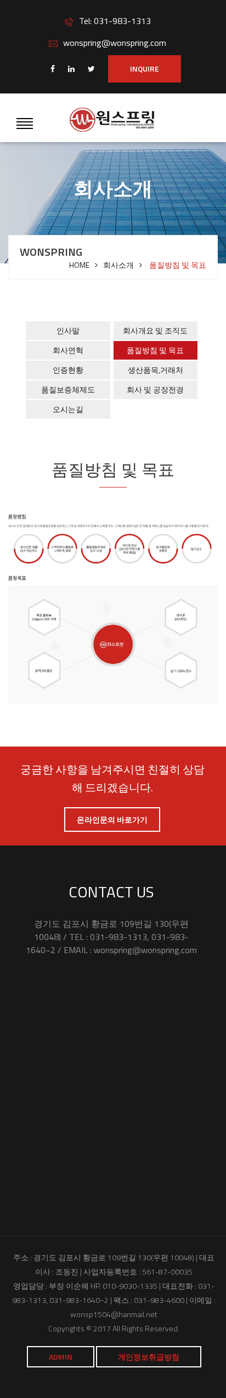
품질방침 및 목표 (155, 350)
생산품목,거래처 (155, 369)
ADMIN (60, 1356)
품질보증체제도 (68, 389)
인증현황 (68, 369)
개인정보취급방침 (148, 1356)
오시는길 (68, 409)
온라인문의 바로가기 (112, 819)
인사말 (68, 330)
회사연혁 (68, 350)
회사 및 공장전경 (155, 389)
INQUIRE (144, 68)
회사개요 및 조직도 (155, 330)
